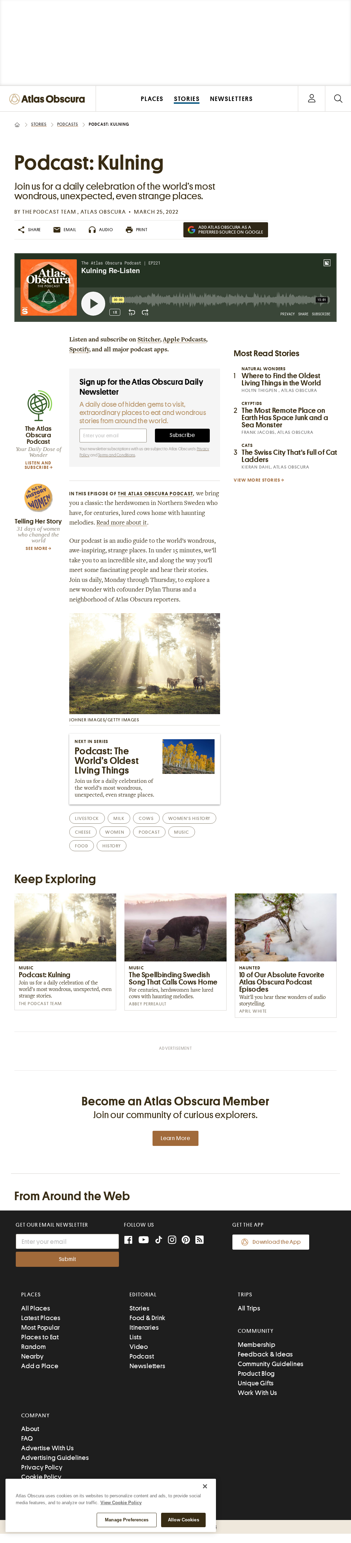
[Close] (205, 1486)
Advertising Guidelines (55, 1457)
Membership (257, 1344)
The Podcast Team (50, 212)
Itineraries (144, 1327)
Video (139, 1346)
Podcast (142, 1356)
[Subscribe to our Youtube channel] (143, 1240)
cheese (83, 832)
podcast (149, 832)
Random (33, 1346)
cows (146, 818)
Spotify (79, 350)
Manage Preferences (126, 1519)
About (30, 1429)
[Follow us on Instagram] (172, 1240)
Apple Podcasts (184, 340)
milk (118, 818)
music (181, 832)
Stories (39, 124)
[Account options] (311, 98)
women (114, 832)
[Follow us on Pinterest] (186, 1240)
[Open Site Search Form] (338, 99)
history (111, 846)
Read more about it (121, 523)
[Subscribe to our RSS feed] (199, 1240)
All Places (35, 1308)
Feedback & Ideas (265, 1354)
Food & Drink (148, 1318)
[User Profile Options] (311, 99)
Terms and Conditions (116, 455)
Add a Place (39, 1366)
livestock (87, 818)
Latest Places (41, 1318)
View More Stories (257, 480)
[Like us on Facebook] (128, 1240)
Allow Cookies (183, 1519)
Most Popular (40, 1327)
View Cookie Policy (121, 1502)
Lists (136, 1337)
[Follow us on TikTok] (158, 1241)
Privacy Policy (42, 1467)
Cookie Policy (41, 1477)
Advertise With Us (47, 1448)
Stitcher (148, 340)
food (81, 846)
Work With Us (257, 1392)
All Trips (249, 1308)
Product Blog (256, 1373)
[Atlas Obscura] (48, 99)
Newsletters (147, 1366)
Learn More (175, 1138)
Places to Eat (40, 1337)
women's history (189, 818)
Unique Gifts (256, 1383)
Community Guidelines (271, 1364)
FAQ (27, 1438)
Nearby (32, 1356)
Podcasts (67, 124)
